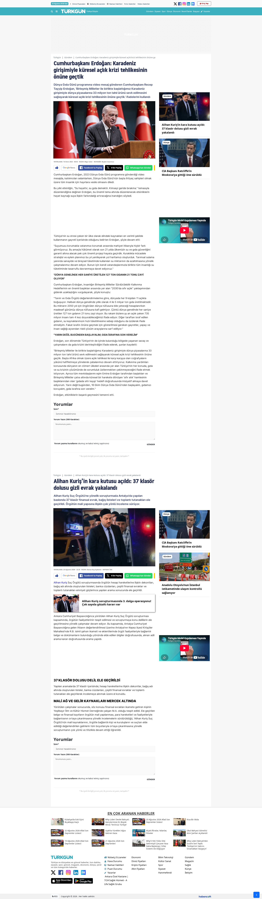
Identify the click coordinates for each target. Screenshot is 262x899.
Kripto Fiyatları (139, 865)
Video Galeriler (144, 4)
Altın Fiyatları (138, 868)
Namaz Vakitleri (115, 4)
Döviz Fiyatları (139, 861)
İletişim (188, 872)
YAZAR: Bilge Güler (86, 162)
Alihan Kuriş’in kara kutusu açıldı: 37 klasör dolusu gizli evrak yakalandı (183, 128)
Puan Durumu (115, 868)
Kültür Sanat (164, 861)
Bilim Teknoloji (165, 857)
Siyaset (162, 868)
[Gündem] (184, 106)
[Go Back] (256, 895)
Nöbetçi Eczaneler (97, 4)
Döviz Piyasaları (78, 4)
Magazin (189, 861)
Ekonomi (136, 857)
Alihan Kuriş (60, 582)
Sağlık (188, 865)
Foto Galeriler (130, 4)
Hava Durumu (115, 861)
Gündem (68, 57)
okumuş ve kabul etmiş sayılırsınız (81, 443)
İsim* (56, 409)
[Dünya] (184, 152)
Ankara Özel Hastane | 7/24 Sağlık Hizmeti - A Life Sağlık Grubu (116, 880)
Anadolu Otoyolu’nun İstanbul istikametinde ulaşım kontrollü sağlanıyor (182, 589)
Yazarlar (112, 872)
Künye (188, 868)
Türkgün (57, 57)
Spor (160, 865)
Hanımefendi (165, 872)
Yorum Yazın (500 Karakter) (66, 419)
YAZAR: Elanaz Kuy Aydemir (91, 570)
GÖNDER (151, 444)
